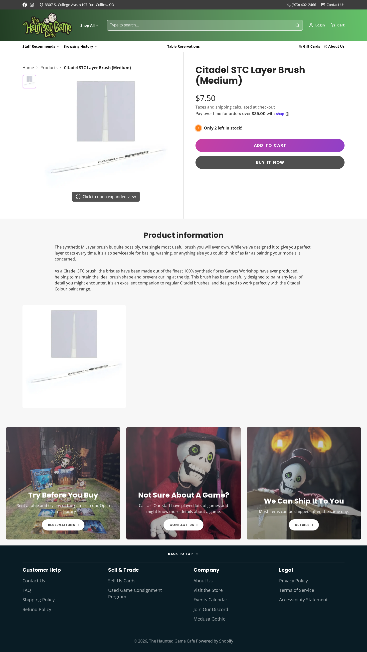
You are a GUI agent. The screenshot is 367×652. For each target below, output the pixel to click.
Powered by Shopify (214, 641)
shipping (223, 107)
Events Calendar (210, 600)
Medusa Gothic (209, 619)
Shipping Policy (38, 600)
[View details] (63, 483)
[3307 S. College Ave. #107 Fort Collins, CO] (76, 4)
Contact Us (33, 581)
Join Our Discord (210, 609)
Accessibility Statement (303, 600)
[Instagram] (32, 4)
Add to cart (270, 145)
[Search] (297, 25)
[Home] (47, 25)
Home (28, 67)
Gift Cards (311, 46)
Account (317, 25)
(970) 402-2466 (304, 4)
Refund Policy (36, 609)
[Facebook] (24, 4)
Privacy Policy (293, 581)
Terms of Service (296, 590)
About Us (336, 46)
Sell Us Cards (122, 581)
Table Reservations (183, 46)
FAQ (26, 590)
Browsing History (78, 46)
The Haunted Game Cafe (172, 641)
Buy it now (270, 162)
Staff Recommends (38, 46)
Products (49, 67)
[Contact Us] (333, 4)
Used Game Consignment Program (135, 593)
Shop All (87, 25)
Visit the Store (208, 590)
